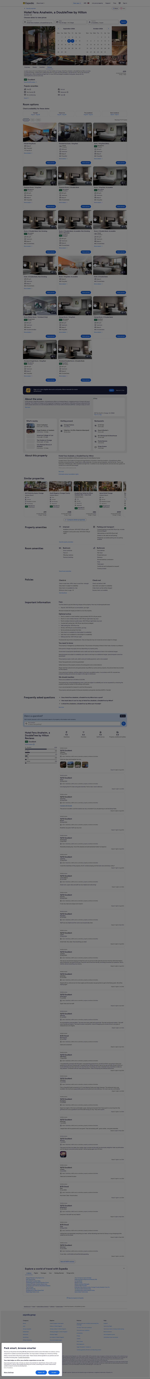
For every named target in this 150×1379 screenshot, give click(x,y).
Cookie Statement (23, 1357)
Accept (54, 1372)
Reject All (41, 1372)
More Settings (9, 1372)
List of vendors (8, 1367)
